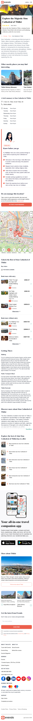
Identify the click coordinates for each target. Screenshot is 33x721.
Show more (15, 311)
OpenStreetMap (4, 211)
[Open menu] (31, 2)
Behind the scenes (16, 650)
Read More (29, 429)
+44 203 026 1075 (6, 671)
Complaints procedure (6, 701)
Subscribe (16, 627)
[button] (16, 231)
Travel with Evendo (6, 647)
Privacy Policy (12, 709)
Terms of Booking (22, 709)
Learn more (20, 201)
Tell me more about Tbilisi (16, 584)
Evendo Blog (4, 650)
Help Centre (4, 698)
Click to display (7, 104)
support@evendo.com (7, 674)
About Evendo (15, 647)
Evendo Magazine (5, 653)
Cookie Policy (21, 633)
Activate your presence (16, 204)
